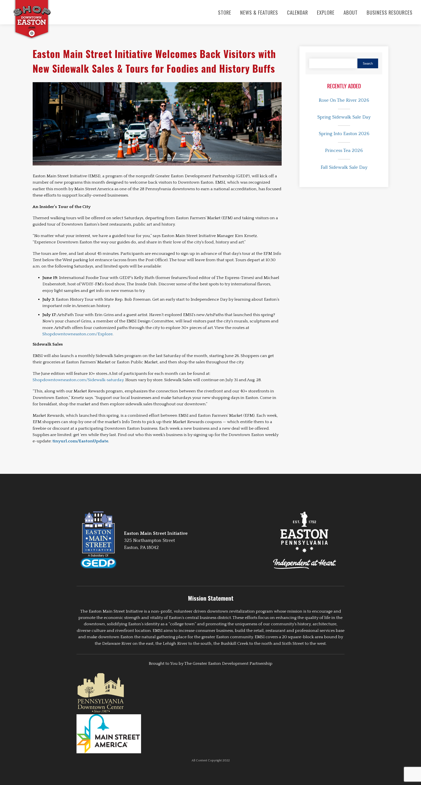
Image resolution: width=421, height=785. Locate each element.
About (351, 12)
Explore (326, 12)
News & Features (259, 12)
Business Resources (389, 12)
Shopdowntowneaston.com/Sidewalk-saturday (78, 380)
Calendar (297, 12)
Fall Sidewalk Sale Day (344, 167)
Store (224, 12)
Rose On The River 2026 (344, 100)
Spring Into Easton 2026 (344, 133)
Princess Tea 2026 (344, 150)
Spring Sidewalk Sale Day (344, 117)
